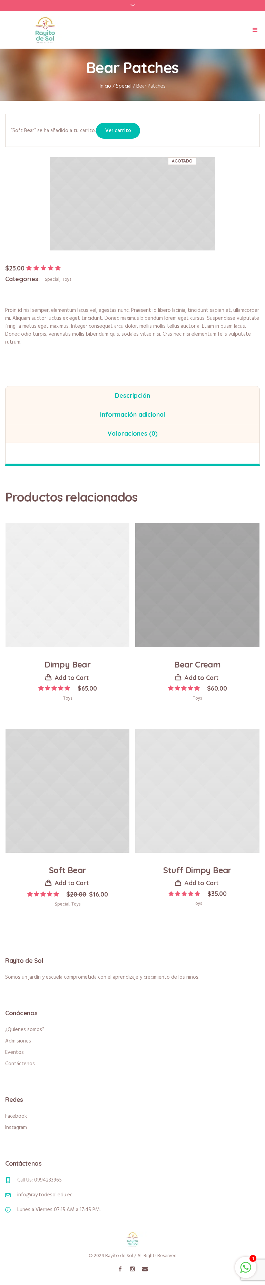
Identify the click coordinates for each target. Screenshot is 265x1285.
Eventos (14, 1052)
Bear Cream (197, 664)
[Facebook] (120, 1269)
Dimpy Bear (67, 664)
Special (123, 86)
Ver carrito (118, 131)
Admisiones (18, 1041)
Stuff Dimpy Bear (197, 870)
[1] (245, 1271)
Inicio (105, 86)
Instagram (16, 1128)
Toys (66, 279)
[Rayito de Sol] (132, 1239)
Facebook (16, 1116)
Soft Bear (67, 870)
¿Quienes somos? (25, 1030)
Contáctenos (20, 1064)
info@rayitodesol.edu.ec (44, 1195)
